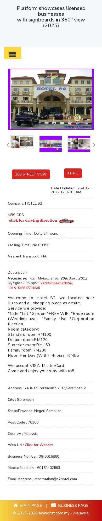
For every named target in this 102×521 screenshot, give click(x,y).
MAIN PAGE (30, 505)
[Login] (96, 41)
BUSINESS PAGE (72, 505)
